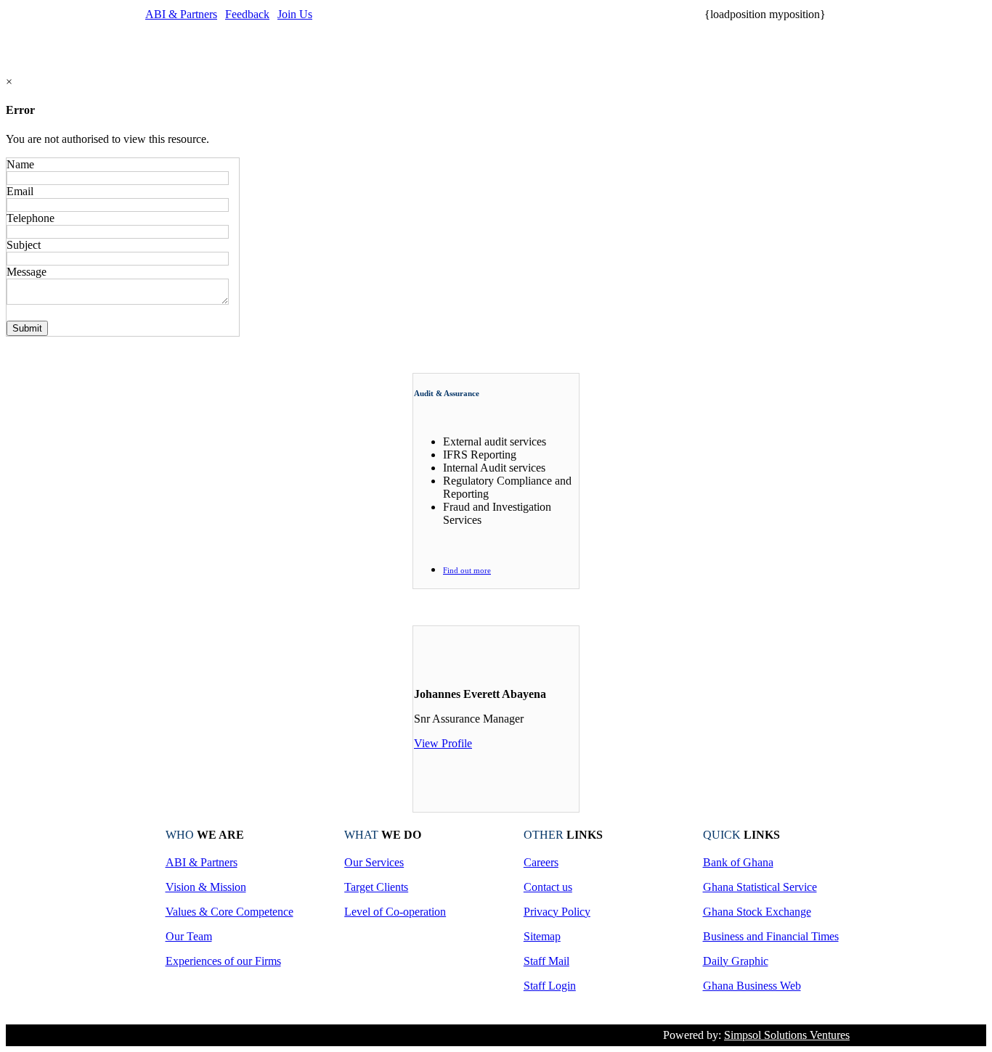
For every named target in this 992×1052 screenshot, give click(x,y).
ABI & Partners (181, 14)
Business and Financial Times (771, 936)
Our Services (374, 862)
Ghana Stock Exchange (757, 911)
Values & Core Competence (229, 911)
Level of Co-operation (395, 911)
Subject (24, 245)
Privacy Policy (557, 911)
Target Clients (376, 887)
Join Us (294, 14)
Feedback (247, 14)
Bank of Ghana (738, 862)
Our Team (189, 936)
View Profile (443, 743)
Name (20, 164)
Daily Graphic (735, 961)
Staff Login (550, 985)
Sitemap (542, 936)
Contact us (548, 887)
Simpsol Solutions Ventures (787, 1035)
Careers (541, 862)
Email (20, 191)
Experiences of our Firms (223, 961)
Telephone (30, 218)
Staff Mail (546, 961)
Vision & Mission (206, 887)
